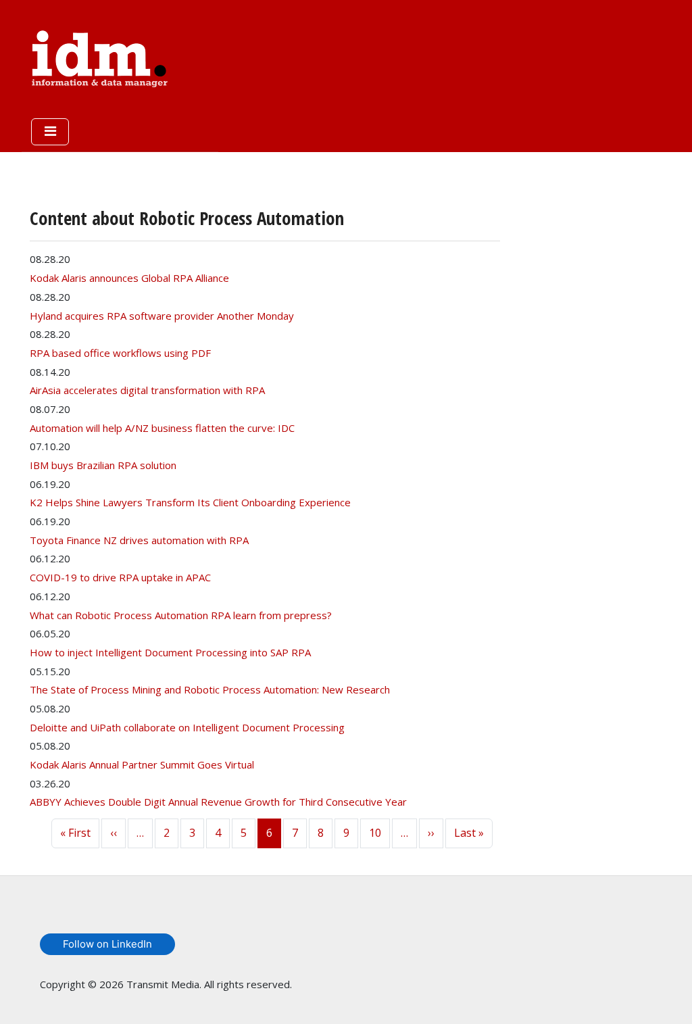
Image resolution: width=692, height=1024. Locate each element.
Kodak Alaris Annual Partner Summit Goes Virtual (142, 764)
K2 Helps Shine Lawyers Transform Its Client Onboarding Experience (190, 502)
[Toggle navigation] (50, 131)
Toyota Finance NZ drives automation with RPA (139, 540)
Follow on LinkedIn (107, 943)
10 (375, 832)
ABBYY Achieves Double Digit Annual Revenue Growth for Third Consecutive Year (218, 801)
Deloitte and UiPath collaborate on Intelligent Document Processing (187, 727)
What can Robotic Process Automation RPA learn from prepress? (181, 615)
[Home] (100, 56)
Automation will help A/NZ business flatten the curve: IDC (162, 428)
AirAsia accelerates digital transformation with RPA (147, 390)
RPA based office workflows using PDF (120, 353)
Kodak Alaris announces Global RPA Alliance (129, 278)
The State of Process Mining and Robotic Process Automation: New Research (210, 689)
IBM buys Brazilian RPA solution (103, 465)
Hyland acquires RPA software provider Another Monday (162, 315)
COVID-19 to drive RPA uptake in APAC (120, 577)
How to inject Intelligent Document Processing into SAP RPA (170, 652)
